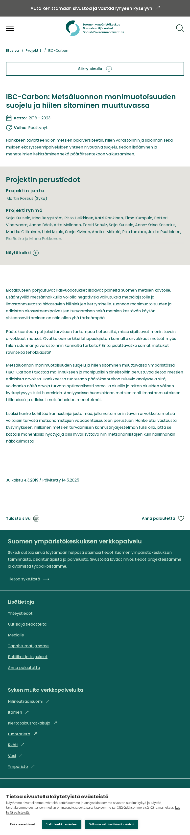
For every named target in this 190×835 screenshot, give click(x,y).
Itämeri (18, 712)
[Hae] (180, 28)
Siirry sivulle (90, 69)
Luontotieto (22, 734)
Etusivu (12, 50)
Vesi (15, 756)
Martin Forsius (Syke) (26, 198)
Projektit (33, 50)
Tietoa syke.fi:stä (24, 579)
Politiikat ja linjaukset (28, 657)
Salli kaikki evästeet (61, 824)
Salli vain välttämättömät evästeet (111, 824)
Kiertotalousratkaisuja (32, 723)
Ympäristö (21, 766)
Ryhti (16, 745)
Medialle (16, 635)
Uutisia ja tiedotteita (27, 624)
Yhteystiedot (20, 613)
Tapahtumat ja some (28, 646)
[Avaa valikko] (10, 28)
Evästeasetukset (22, 824)
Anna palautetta (158, 518)
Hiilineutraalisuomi (28, 701)
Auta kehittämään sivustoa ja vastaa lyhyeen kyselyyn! (95, 8)
